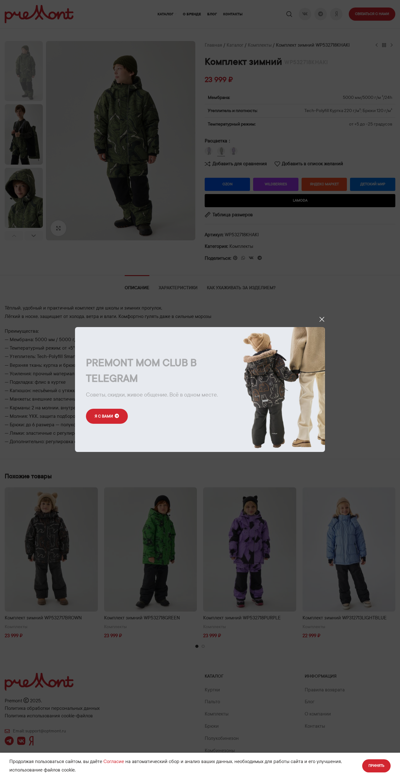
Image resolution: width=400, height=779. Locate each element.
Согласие (113, 761)
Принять (376, 765)
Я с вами (104, 416)
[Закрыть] (322, 319)
